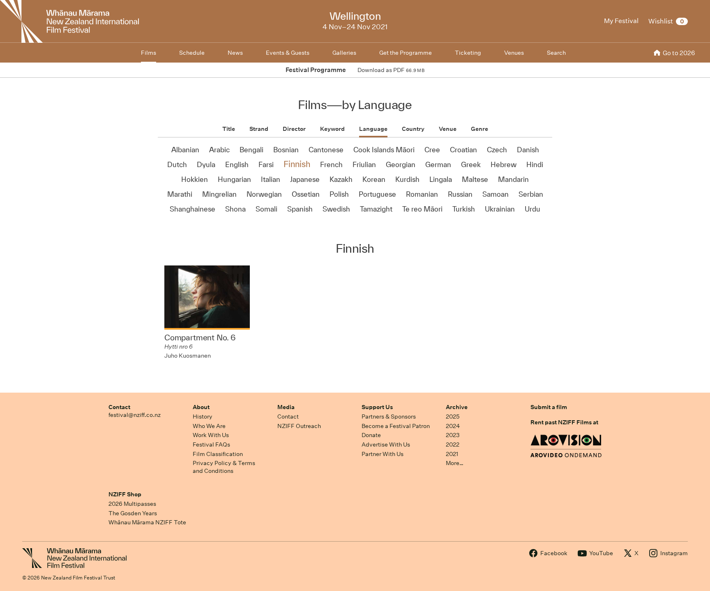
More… (454, 463)
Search (556, 52)
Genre (479, 129)
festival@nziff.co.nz (134, 415)
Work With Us (211, 435)
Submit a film (548, 407)
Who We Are (209, 426)
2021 (452, 454)
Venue (447, 129)
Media (286, 407)
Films (148, 52)
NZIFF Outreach (299, 426)
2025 (452, 416)
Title (228, 129)
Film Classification (218, 454)
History (202, 416)
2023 (453, 435)
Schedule (192, 52)
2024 (453, 426)
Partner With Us (382, 454)
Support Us (377, 407)
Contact (119, 407)
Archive (457, 407)
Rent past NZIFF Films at (564, 422)
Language (373, 129)
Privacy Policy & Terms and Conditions (224, 467)
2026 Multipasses (132, 503)
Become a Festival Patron (396, 426)
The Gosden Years (132, 513)
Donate (371, 435)
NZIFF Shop (124, 494)
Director (294, 129)
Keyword (332, 129)
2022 (452, 444)
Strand (258, 129)
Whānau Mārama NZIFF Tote (147, 522)
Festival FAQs (211, 444)
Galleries (344, 52)
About (201, 407)
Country (413, 129)
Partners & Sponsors (389, 416)
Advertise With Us (386, 444)
